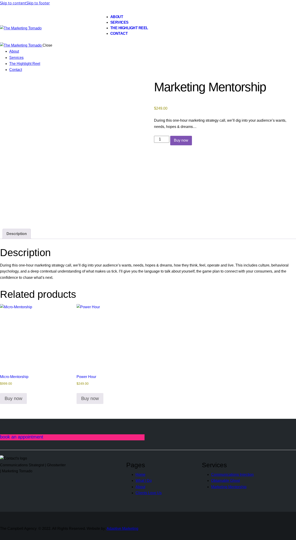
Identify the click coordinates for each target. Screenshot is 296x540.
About (140, 487)
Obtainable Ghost (225, 481)
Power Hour (86, 377)
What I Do (144, 481)
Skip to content (13, 3)
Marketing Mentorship (229, 487)
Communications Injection (232, 474)
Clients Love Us (149, 493)
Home (140, 474)
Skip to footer (38, 3)
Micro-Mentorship (14, 377)
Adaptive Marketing (122, 528)
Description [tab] (16, 234)
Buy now (181, 140)
